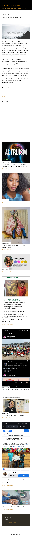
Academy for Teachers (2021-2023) (15, 389)
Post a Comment (9, 324)
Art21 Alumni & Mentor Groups (15, 415)
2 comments (8, 202)
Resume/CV (10, 8)
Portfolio (17, 8)
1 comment (8, 271)
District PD (9, 520)
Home (4, 8)
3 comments (8, 249)
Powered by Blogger (17, 534)
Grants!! (5, 483)
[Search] (29, 2)
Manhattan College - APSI (13, 507)
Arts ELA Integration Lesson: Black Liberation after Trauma (15, 165)
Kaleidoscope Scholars (11, 5)
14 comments (9, 168)
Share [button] (3, 96)
